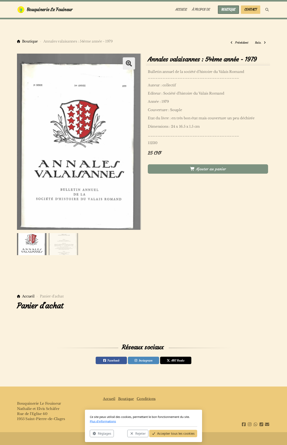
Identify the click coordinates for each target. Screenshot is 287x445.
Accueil (28, 296)
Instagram (145, 360)
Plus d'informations (103, 421)
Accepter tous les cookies (176, 433)
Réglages (104, 433)
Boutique (30, 41)
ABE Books (177, 360)
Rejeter (140, 433)
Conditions (146, 399)
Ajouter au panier (210, 168)
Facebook (113, 360)
